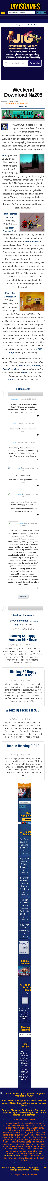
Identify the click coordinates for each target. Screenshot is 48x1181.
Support (35, 1167)
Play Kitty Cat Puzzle (24, 928)
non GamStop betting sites (33, 25)
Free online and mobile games (25, 7)
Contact (35, 1170)
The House (40, 1110)
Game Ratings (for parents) (27, 1168)
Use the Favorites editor (24, 1016)
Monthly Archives (25, 1028)
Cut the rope (28, 1110)
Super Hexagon (10, 1112)
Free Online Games (11, 1101)
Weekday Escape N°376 (22, 710)
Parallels (35, 365)
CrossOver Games (12, 369)
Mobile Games (17, 1103)
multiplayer (32, 241)
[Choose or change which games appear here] (27, 993)
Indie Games (31, 1103)
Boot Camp (24, 365)
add (25, 1000)
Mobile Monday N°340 (23, 746)
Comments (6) (23, 107)
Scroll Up (17, 615)
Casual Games (29, 1101)
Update (23, 596)
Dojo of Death (28, 1115)
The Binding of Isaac (29, 1112)
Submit (11, 379)
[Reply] (37, 416)
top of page (33, 621)
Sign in (18, 624)
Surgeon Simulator (11, 1110)
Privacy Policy (8, 1167)
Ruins (5, 155)
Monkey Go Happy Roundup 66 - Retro (22, 638)
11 (21, 719)
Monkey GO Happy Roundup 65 (23, 673)
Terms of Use (23, 1167)
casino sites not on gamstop (15, 25)
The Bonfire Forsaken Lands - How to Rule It (24, 883)
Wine (24, 372)
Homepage (28, 615)
